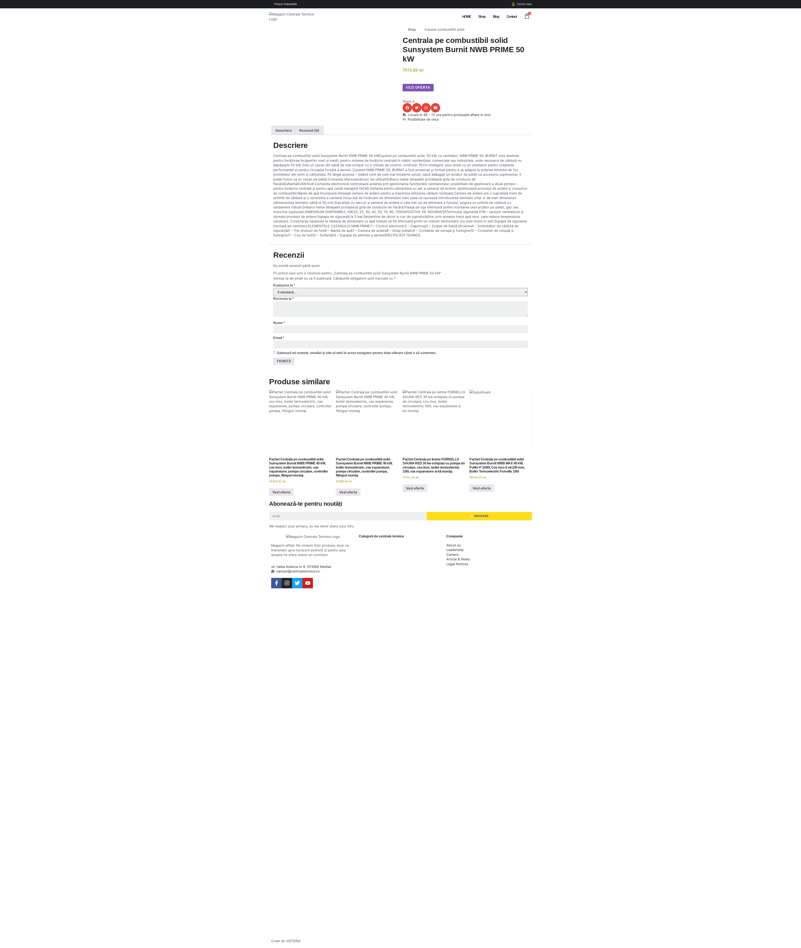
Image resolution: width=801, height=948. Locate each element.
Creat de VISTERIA (286, 941)
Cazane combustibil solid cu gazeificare (391, 613)
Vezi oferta (418, 87)
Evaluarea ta (284, 285)
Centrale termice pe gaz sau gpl (397, 766)
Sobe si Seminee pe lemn (390, 809)
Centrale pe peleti (390, 687)
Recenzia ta (283, 298)
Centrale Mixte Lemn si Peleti (396, 656)
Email (278, 338)
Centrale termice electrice (383, 723)
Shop (482, 16)
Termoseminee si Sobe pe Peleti (397, 913)
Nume (279, 323)
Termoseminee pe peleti (397, 877)
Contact (511, 16)
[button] (407, 107)
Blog (496, 16)
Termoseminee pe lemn (397, 846)
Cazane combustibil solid (444, 29)
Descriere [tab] (284, 130)
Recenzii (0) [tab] (309, 130)
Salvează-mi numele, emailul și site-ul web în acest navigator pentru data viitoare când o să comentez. (357, 353)
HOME (466, 16)
